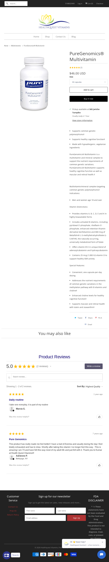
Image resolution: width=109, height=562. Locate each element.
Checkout (99, 3)
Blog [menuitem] (74, 36)
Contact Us (13, 506)
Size (71, 77)
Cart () (90, 3)
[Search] (7, 3)
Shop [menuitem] (47, 36)
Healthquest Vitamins (49, 547)
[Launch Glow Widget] (7, 555)
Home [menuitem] (36, 36)
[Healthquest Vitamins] (54, 21)
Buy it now (88, 98)
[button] (50, 366)
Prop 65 (13, 510)
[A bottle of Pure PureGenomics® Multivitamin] (34, 83)
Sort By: (81, 386)
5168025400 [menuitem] (70, 3)
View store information (82, 120)
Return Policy (13, 514)
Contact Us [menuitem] (61, 36)
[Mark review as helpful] (99, 417)
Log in (80, 3)
